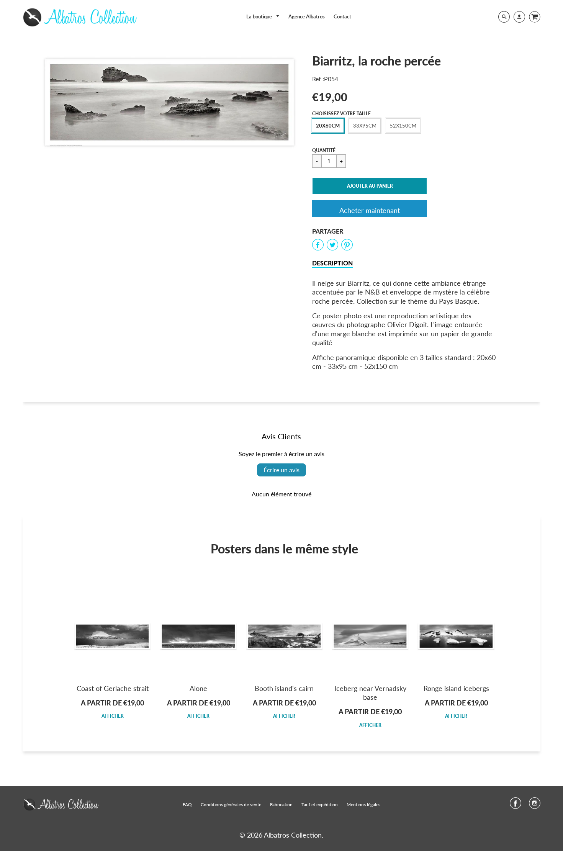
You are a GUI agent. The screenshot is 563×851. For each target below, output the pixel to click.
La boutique (259, 16)
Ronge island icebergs (456, 688)
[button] (369, 185)
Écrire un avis (281, 469)
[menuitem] (263, 17)
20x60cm (328, 126)
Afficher (112, 716)
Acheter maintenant (369, 210)
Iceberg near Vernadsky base (370, 692)
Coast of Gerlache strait (113, 688)
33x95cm (364, 126)
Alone (198, 688)
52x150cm (403, 126)
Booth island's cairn (284, 688)
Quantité (324, 150)
